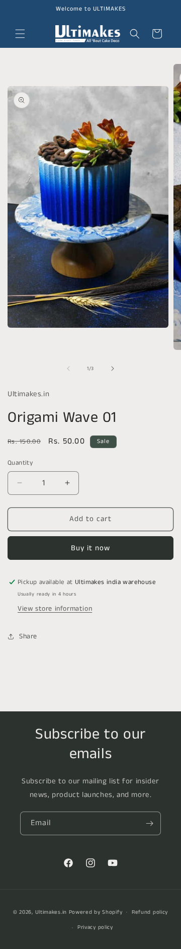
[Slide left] (68, 368)
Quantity (20, 463)
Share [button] (28, 636)
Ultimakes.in (51, 912)
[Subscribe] (149, 823)
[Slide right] (113, 368)
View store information (55, 609)
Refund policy (150, 912)
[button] (20, 34)
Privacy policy (95, 927)
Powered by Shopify (96, 912)
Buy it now (90, 548)
